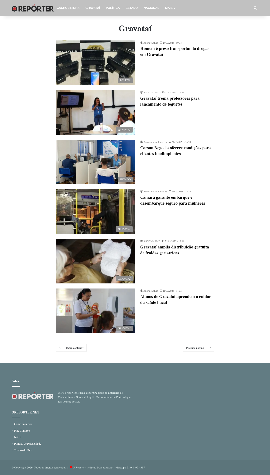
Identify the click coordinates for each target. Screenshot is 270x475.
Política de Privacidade (27, 443)
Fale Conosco (22, 430)
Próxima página (195, 348)
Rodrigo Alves (150, 42)
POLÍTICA (113, 7)
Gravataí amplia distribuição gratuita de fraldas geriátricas (174, 250)
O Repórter (79, 467)
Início (17, 437)
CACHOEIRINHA (68, 7)
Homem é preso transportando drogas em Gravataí (174, 51)
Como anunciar (23, 424)
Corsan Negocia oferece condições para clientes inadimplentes (175, 151)
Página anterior (74, 348)
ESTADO (132, 7)
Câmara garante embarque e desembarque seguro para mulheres (172, 200)
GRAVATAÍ (92, 7)
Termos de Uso (22, 450)
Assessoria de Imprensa (155, 142)
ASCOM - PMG (152, 92)
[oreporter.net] (33, 8)
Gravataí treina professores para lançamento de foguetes (170, 101)
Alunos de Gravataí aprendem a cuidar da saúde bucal (175, 299)
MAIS (169, 7)
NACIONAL (151, 7)
